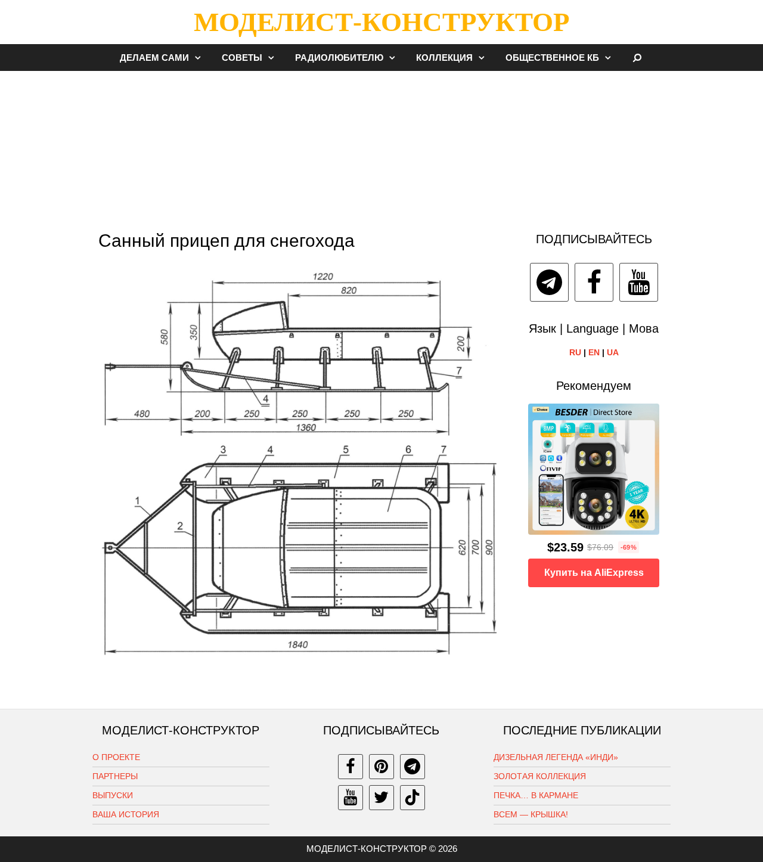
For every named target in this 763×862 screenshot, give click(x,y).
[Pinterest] (381, 766)
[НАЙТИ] (637, 57)
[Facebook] (594, 282)
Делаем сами (154, 57)
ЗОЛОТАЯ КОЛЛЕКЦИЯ (540, 776)
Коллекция (444, 57)
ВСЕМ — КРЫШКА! (531, 814)
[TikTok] (412, 797)
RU (575, 352)
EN (594, 352)
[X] (381, 797)
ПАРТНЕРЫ (115, 776)
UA (613, 352)
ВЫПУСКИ (112, 795)
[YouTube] (638, 282)
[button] (201, 57)
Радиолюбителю (339, 57)
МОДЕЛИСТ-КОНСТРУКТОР (381, 22)
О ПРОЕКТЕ (116, 757)
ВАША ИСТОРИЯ (125, 814)
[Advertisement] (381, 145)
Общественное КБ (552, 57)
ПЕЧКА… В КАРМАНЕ (536, 795)
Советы (242, 57)
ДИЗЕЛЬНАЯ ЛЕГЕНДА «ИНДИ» (556, 757)
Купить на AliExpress (594, 573)
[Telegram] (549, 282)
